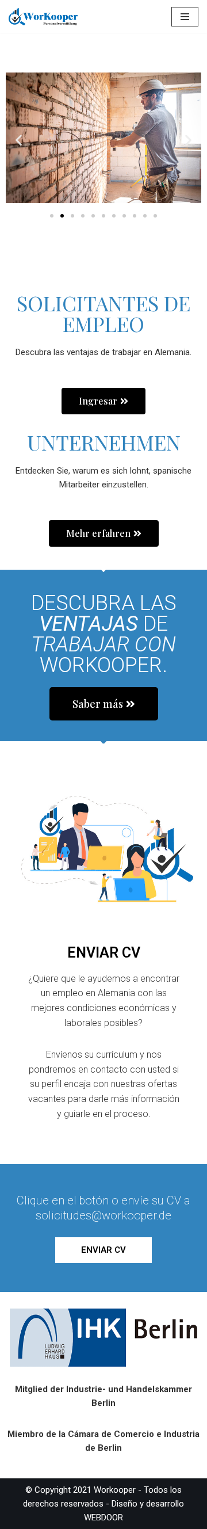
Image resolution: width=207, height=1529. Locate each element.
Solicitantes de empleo (103, 313)
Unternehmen (104, 442)
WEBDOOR (103, 1517)
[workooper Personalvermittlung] (43, 16)
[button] (19, 140)
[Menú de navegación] (184, 16)
